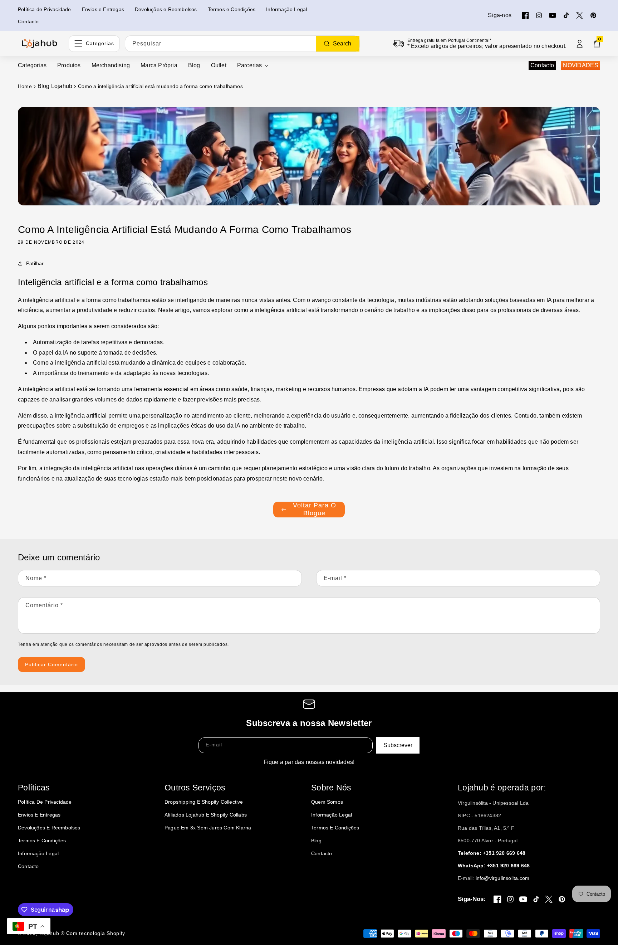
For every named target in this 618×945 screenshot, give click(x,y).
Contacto (542, 65)
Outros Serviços (195, 787)
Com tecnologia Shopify (95, 933)
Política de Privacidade (45, 802)
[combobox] (242, 44)
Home (25, 86)
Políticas (34, 787)
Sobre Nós (331, 787)
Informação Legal (38, 853)
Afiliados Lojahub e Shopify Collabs (206, 815)
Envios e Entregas (39, 815)
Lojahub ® (52, 933)
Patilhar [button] (35, 263)
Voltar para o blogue (314, 509)
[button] (253, 65)
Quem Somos (327, 802)
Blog (316, 840)
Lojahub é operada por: (502, 787)
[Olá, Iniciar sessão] (580, 43)
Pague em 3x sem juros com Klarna (208, 827)
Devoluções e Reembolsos (49, 827)
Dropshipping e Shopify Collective (204, 802)
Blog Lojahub (55, 86)
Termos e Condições (42, 840)
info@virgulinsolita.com (503, 878)
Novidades (580, 65)
